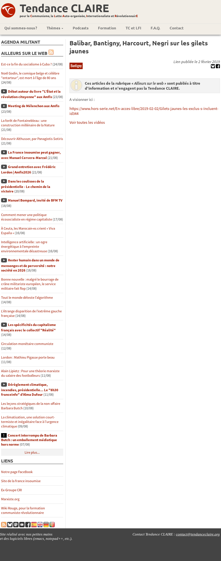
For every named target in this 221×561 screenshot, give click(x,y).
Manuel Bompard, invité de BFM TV (35, 200)
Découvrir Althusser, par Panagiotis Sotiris (32, 139)
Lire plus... (32, 452)
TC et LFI (133, 28)
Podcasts (80, 28)
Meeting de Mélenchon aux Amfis (33, 106)
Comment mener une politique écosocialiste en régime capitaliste (26, 217)
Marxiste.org (10, 499)
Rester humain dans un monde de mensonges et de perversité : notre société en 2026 (30, 265)
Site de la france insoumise (21, 481)
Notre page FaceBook (17, 472)
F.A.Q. (155, 28)
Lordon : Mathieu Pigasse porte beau (28, 357)
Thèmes (54, 28)
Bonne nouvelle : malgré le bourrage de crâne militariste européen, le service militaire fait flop (29, 284)
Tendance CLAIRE (64, 8)
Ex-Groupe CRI (11, 490)
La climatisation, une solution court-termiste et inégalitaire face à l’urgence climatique (29, 422)
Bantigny (76, 65)
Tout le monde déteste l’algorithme (27, 297)
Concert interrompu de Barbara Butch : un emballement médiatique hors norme (29, 440)
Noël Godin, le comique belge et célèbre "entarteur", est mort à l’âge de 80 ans (30, 75)
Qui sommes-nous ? (20, 28)
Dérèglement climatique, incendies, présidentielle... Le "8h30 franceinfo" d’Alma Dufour (29, 389)
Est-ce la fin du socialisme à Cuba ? (26, 64)
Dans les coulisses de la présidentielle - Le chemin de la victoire (25, 186)
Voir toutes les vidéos (87, 122)
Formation (107, 28)
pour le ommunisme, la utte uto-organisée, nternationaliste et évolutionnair (79, 16)
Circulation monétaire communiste (27, 344)
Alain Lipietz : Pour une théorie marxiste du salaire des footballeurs (30, 373)
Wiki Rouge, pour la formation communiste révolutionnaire (23, 510)
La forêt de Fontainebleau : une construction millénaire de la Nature (28, 122)
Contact (177, 28)
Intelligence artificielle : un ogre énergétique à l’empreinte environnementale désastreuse (24, 246)
